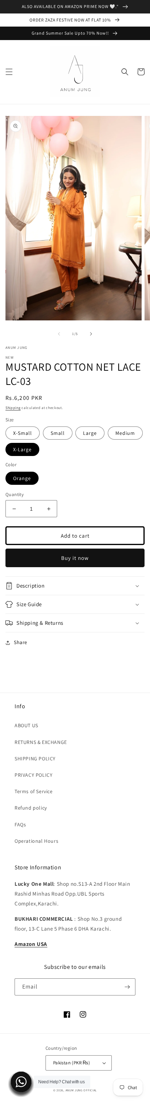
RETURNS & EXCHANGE (41, 742)
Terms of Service (34, 791)
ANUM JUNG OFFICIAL (81, 1090)
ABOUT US (26, 725)
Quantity (14, 494)
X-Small (22, 433)
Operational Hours (36, 841)
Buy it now (75, 557)
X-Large (22, 449)
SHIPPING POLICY (35, 758)
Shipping (13, 407)
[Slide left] (59, 334)
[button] (9, 72)
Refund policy (31, 807)
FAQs (20, 824)
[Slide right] (91, 334)
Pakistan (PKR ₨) (71, 1063)
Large (90, 433)
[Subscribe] (127, 986)
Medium (125, 433)
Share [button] (20, 642)
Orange (22, 478)
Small (58, 433)
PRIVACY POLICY (33, 775)
